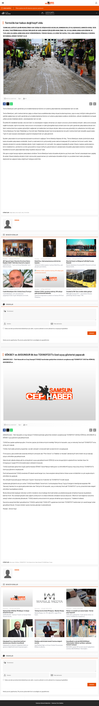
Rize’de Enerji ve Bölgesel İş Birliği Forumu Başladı (80, 262)
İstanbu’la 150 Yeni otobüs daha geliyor (79, 291)
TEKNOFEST (23, 562)
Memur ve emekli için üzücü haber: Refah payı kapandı (79, 611)
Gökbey (17, 562)
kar (17, 212)
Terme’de (26, 212)
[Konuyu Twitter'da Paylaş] (7, 103)
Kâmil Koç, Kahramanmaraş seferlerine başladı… (48, 262)
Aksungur (12, 562)
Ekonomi (5, 608)
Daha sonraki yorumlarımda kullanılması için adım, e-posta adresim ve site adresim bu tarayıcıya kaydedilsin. (36, 328)
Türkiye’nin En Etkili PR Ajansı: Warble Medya (49, 611)
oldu (22, 212)
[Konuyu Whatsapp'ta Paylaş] (11, 103)
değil (11, 212)
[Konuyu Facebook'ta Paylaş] (4, 103)
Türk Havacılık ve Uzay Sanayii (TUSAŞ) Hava (37, 562)
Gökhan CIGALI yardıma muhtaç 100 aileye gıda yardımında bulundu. (48, 292)
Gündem (5, 259)
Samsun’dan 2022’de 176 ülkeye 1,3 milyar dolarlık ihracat (16, 611)
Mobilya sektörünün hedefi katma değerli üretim (48, 642)
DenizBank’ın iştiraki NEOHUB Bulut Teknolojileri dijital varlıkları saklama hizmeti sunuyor (78, 643)
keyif (19, 212)
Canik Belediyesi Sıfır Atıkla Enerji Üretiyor (17, 291)
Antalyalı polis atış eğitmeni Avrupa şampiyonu (29, 8)
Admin (17, 220)
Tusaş (50, 562)
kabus (14, 212)
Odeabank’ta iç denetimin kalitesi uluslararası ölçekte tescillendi (14, 642)
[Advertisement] (49, 184)
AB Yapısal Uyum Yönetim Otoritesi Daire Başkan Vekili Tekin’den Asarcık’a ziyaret (16, 262)
